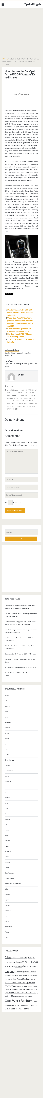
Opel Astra (8, 983)
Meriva (7, 835)
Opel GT (25, 989)
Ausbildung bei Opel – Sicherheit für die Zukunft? (20, 667)
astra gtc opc (28, 958)
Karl (6, 824)
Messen (7, 841)
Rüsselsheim (15, 1008)
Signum (7, 900)
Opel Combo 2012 (18, 986)
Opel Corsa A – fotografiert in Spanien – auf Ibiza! (21, 365)
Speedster (8, 910)
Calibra (7, 749)
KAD (6, 808)
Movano (7, 862)
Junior (7, 803)
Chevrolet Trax (9, 760)
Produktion (24, 1005)
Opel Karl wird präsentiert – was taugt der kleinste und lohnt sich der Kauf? (21, 631)
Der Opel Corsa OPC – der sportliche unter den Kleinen (20, 661)
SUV (22, 1009)
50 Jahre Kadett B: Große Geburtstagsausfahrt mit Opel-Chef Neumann (21, 615)
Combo (7, 765)
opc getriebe (28, 401)
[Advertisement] (21, 31)
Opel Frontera (9, 878)
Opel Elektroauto (17, 989)
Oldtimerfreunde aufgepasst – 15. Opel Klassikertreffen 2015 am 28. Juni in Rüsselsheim (21, 623)
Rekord (7, 889)
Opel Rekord (28, 996)
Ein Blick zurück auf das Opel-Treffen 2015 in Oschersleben (19, 639)
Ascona (7, 738)
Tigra (6, 916)
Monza (7, 857)
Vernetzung (8, 927)
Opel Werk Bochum (19, 1001)
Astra (10, 386)
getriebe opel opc (20, 395)
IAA (12, 971)
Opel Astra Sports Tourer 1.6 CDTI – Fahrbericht (20, 654)
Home (5, 59)
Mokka (7, 846)
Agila (6, 712)
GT (6, 792)
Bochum (13, 962)
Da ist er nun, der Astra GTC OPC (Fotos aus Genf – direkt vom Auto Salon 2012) (20, 312)
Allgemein (8, 722)
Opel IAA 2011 (32, 989)
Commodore (9, 771)
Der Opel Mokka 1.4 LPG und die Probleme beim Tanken (20, 674)
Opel (10, 978)
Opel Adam (17, 979)
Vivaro (7, 932)
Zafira (6, 937)
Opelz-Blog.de (32, 4)
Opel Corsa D (28, 986)
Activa (7, 695)
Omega (7, 867)
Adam (7, 701)
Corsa (7, 776)
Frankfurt (18, 967)
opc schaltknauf (15, 403)
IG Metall (17, 972)
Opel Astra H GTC (20, 406)
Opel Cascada (9, 873)
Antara (7, 733)
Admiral (7, 706)
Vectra (7, 921)
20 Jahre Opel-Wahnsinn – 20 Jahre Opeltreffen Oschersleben (20, 647)
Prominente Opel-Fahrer (13, 884)
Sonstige (7, 905)
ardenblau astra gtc (17, 390)
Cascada (7, 755)
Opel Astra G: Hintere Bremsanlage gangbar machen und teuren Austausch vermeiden (20, 607)
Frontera (7, 787)
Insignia (7, 797)
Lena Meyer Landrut (18, 975)
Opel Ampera (28, 978)
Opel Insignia (10, 993)
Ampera (7, 728)
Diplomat (8, 781)
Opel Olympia (20, 996)
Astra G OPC (20, 957)
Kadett (7, 814)
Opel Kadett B (19, 993)
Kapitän (7, 819)
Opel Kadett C (27, 992)
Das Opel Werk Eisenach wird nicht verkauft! (18, 354)
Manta (7, 830)
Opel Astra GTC (18, 983)
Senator (7, 894)
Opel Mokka (12, 996)
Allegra (7, 717)
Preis (17, 1005)
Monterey (8, 851)
